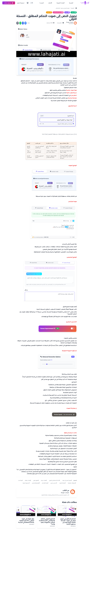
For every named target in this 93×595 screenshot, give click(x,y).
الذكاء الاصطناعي (57, 12)
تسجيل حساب (7, 3)
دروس (72, 12)
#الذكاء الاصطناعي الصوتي (54, 480)
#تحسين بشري (54, 483)
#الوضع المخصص (36, 483)
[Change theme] (27, 2)
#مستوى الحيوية (26, 483)
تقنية (66, 12)
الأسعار (50, 3)
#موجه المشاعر (45, 483)
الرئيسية (71, 3)
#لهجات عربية (44, 480)
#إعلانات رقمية (28, 480)
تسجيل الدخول (20, 3)
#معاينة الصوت (62, 483)
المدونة (72, 8)
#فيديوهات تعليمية (72, 483)
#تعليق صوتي (36, 480)
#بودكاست (20, 480)
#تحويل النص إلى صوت (67, 480)
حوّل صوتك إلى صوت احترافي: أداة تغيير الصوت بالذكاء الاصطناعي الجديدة (26, 520)
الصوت (48, 12)
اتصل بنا (42, 3)
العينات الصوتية (60, 3)
